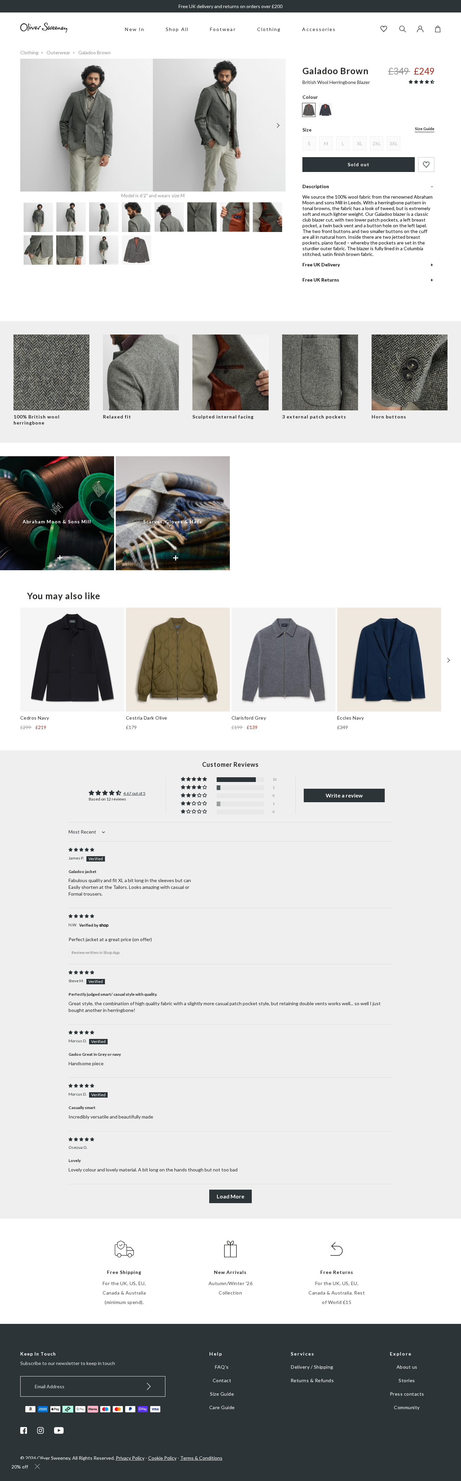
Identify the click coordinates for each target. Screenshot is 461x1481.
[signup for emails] (149, 1386)
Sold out (359, 164)
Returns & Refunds (312, 1380)
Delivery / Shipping (312, 1367)
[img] (81, 849)
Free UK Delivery (321, 264)
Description (315, 186)
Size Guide (424, 128)
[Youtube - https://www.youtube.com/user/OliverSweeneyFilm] (59, 1432)
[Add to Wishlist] (426, 164)
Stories (407, 1380)
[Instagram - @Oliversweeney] (40, 1432)
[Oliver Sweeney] (43, 31)
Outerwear (58, 52)
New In (134, 29)
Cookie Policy (162, 1458)
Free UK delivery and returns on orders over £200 (230, 6)
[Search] (402, 29)
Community (407, 1407)
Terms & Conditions (201, 1458)
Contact (222, 1380)
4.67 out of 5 (134, 793)
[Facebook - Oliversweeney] (23, 1432)
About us (407, 1367)
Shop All (177, 29)
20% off (19, 1467)
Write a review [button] (344, 795)
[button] (421, 81)
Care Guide (222, 1407)
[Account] (420, 30)
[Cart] (437, 30)
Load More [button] (230, 1196)
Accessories (319, 29)
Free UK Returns (320, 280)
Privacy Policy (130, 1458)
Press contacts (407, 1394)
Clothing (269, 29)
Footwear (223, 29)
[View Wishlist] (384, 29)
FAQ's (222, 1367)
